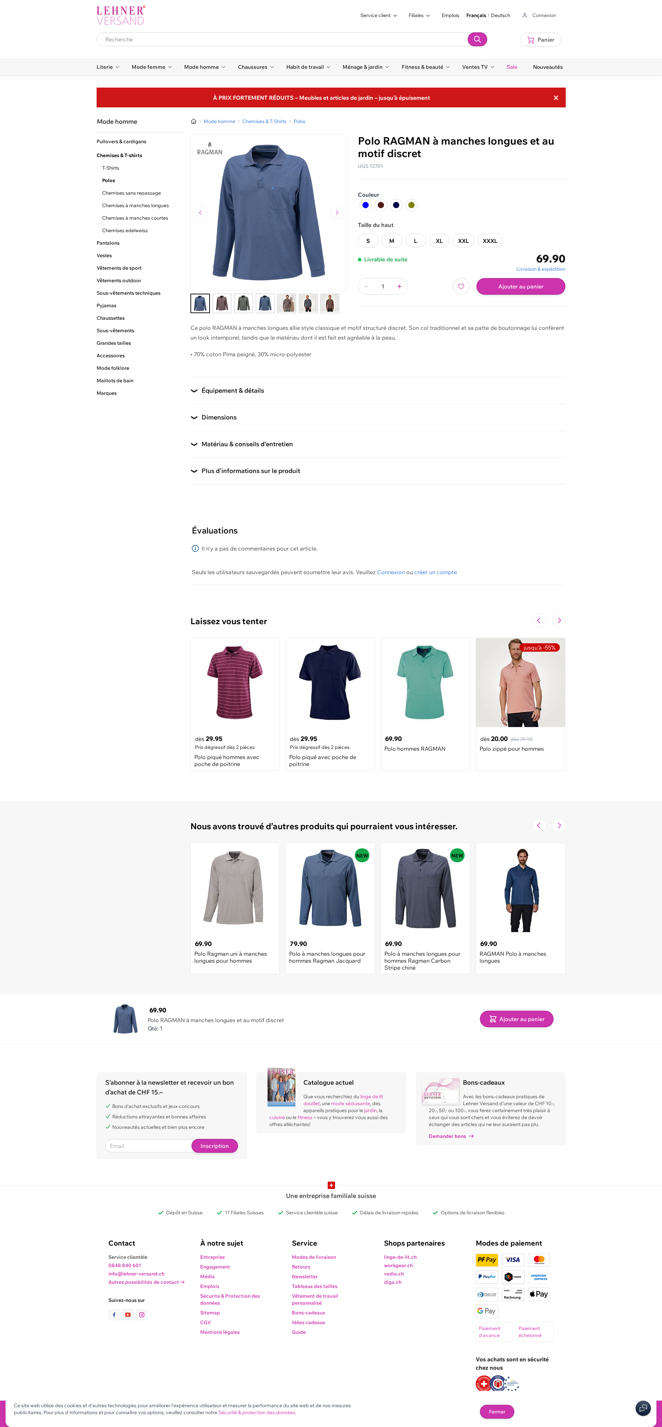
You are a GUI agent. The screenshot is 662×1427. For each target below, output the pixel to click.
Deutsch (500, 15)
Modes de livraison (314, 1257)
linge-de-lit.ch (400, 1257)
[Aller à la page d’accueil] (193, 121)
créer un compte (435, 572)
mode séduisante (350, 1103)
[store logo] (121, 15)
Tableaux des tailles (314, 1286)
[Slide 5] (286, 303)
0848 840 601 (124, 1265)
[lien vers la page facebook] (115, 1314)
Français (476, 15)
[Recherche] (477, 39)
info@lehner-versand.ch (136, 1274)
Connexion (391, 572)
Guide (299, 1332)
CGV (205, 1322)
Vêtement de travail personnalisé (315, 1299)
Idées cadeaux (308, 1322)
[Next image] (337, 213)
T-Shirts (110, 168)
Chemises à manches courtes (135, 218)
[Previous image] (200, 213)
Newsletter (305, 1276)
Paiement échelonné (530, 1331)
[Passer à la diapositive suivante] (559, 620)
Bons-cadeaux (308, 1313)
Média (207, 1276)
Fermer (497, 1412)
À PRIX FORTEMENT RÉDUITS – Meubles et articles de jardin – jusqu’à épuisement (321, 97)
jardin (370, 1110)
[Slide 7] (329, 303)
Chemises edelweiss (125, 230)
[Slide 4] (265, 303)
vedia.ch (394, 1274)
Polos (108, 180)
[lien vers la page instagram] (141, 1314)
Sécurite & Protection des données (230, 1299)
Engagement (215, 1267)
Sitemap (210, 1313)
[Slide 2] (222, 303)
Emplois (450, 15)
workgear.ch (398, 1265)
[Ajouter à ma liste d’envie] (461, 286)
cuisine (277, 1117)
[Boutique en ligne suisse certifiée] (484, 1383)
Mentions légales (220, 1332)
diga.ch (392, 1282)
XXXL (490, 240)
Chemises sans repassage (131, 193)
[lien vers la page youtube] (129, 1314)
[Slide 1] (200, 303)
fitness (304, 1117)
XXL (463, 240)
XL (439, 240)
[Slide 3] (243, 303)
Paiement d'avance (489, 1331)
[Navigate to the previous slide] (539, 620)
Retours (301, 1267)
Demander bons (447, 1136)
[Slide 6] (308, 303)
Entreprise (212, 1257)
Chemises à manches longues (135, 205)
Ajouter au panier (521, 286)
